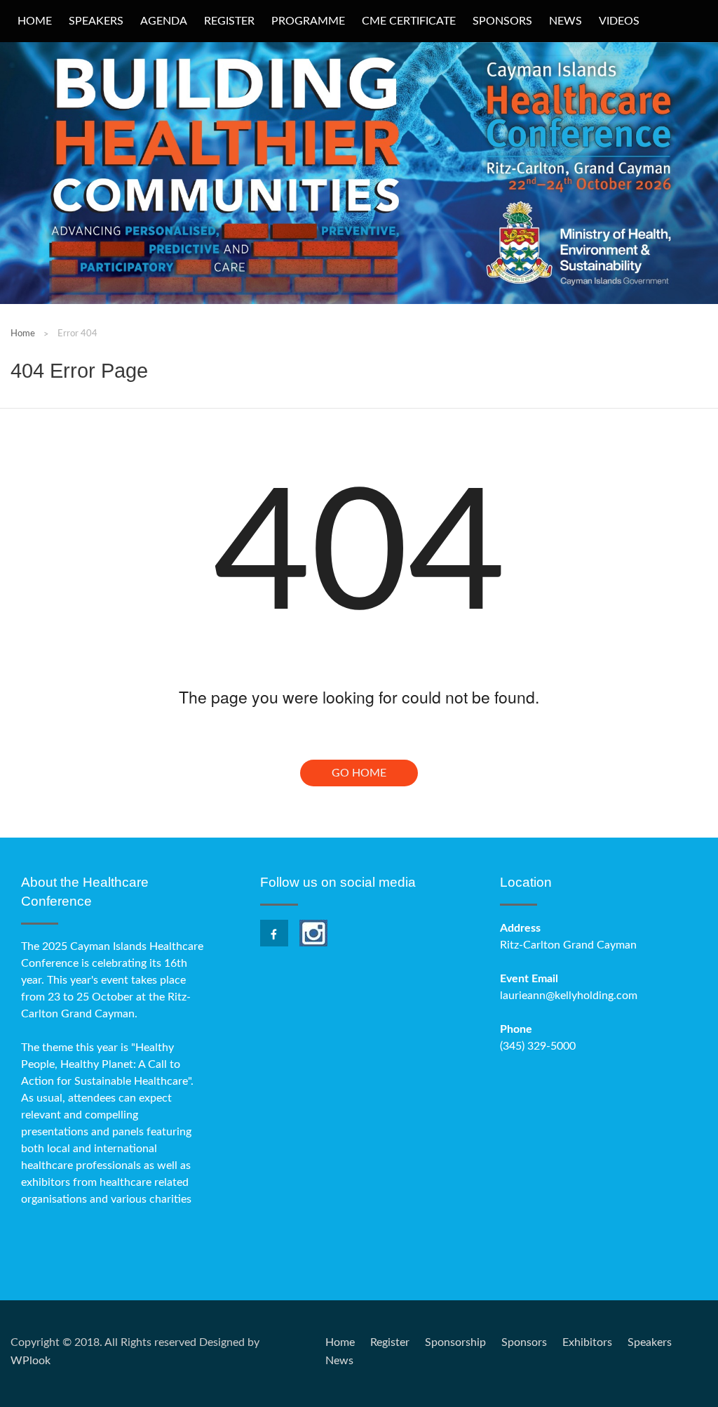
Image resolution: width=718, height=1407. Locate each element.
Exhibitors (587, 1342)
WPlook (30, 1360)
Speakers (96, 21)
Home (35, 21)
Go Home (359, 773)
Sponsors (502, 21)
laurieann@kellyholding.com (568, 995)
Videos (619, 21)
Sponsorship (455, 1342)
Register (229, 21)
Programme (308, 21)
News (565, 21)
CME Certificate (409, 21)
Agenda (163, 21)
